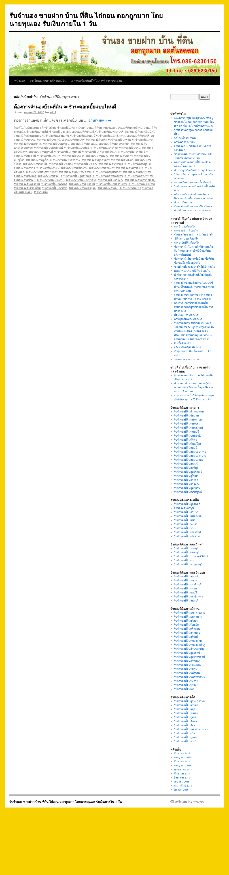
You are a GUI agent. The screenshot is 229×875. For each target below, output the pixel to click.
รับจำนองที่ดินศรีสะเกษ (74, 168)
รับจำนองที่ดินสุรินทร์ (136, 176)
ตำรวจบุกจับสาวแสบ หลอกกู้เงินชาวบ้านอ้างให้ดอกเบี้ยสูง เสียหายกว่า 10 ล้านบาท (193, 387)
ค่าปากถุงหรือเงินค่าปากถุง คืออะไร (194, 170)
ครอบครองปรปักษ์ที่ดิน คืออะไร (192, 270)
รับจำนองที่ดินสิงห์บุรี (50, 176)
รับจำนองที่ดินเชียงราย (141, 184)
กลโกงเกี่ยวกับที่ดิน (185, 138)
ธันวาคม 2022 (182, 753)
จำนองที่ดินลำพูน (184, 508)
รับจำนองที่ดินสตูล (184, 709)
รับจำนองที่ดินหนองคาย (50, 180)
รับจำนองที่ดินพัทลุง (97, 156)
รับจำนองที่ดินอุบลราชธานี (111, 184)
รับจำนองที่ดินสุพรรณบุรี (77, 176)
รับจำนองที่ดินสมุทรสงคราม (75, 172)
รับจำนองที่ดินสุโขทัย (186, 475)
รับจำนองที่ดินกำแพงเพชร (189, 411)
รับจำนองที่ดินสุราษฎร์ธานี (107, 176)
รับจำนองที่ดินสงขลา (128, 168)
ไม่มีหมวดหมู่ (32, 127)
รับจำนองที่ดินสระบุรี (134, 172)
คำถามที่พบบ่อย (183, 202)
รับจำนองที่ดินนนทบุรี (76, 147)
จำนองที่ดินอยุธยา (59, 131)
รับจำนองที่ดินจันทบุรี (82, 135)
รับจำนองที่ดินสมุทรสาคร (106, 172)
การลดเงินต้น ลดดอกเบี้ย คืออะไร (193, 182)
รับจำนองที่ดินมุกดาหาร (96, 160)
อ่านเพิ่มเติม (99, 120)
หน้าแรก (19, 81)
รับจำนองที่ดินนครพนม (84, 143)
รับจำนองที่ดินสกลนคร (101, 168)
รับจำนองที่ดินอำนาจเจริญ (140, 180)
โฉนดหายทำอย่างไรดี (186, 359)
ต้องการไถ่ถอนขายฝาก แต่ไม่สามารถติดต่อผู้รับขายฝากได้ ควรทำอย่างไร (193, 307)
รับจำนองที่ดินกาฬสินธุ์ (138, 131)
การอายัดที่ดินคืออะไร (186, 242)
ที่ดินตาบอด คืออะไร (186, 238)
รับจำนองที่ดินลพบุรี (135, 164)
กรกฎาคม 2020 (182, 757)
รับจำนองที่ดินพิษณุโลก (187, 443)
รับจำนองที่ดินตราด (119, 139)
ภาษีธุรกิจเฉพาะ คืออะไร (188, 319)
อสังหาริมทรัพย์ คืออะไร (187, 347)
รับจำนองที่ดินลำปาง (186, 512)
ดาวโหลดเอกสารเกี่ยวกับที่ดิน (48, 81)
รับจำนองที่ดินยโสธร (186, 620)
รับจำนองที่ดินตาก (142, 139)
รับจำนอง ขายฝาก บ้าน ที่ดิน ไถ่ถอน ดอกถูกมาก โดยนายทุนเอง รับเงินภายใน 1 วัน (86, 19)
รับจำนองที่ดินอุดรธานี (27, 184)
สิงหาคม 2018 (182, 777)
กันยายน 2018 (182, 773)
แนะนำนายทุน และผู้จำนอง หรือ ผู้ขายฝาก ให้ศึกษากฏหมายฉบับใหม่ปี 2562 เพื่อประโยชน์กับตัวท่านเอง (194, 122)
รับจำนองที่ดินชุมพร (73, 139)
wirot (53, 112)
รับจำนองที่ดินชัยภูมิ (48, 139)
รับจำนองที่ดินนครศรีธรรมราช (191, 729)
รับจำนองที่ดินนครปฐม (56, 143)
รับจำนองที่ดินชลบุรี (138, 135)
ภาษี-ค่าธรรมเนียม (184, 142)
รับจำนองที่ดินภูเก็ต (37, 160)
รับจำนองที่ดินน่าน (129, 147)
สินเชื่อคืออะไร (182, 343)
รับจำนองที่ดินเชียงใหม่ (27, 188)
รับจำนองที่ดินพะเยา (49, 156)
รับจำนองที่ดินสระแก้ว (186, 576)
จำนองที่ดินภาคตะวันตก (71, 127)
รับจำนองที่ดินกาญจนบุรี (109, 131)
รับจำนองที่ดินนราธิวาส (104, 147)
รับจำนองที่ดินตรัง (96, 139)
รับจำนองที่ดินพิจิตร (121, 156)
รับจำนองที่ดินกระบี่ (83, 131)
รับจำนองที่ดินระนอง (61, 164)
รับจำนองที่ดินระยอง (86, 164)
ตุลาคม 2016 (181, 789)
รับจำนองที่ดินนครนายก (28, 143)
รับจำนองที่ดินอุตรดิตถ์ (54, 184)
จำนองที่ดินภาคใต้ (37, 131)
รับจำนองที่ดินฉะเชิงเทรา (110, 135)
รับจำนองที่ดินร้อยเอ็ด (35, 164)
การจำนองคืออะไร (184, 226)
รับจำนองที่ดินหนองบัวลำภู (81, 180)
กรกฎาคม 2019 (182, 765)
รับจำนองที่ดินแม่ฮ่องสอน (188, 516)
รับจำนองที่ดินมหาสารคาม (65, 160)
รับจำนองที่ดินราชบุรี (111, 164)
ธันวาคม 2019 (182, 761)
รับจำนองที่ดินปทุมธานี (67, 152)
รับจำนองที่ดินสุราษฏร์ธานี (189, 701)
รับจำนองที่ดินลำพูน (47, 168)
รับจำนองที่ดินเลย (108, 188)
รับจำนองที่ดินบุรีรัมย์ (41, 152)
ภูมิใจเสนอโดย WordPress (189, 801)
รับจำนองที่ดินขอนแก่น (55, 135)
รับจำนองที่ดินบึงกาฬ (186, 681)
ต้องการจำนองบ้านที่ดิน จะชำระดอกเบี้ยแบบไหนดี (65, 106)
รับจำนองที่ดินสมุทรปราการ (41, 172)
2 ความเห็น (41, 192)
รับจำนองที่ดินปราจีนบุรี (131, 152)
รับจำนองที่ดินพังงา (73, 156)
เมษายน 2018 (181, 781)
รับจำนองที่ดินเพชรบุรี (54, 188)
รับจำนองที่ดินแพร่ (130, 188)
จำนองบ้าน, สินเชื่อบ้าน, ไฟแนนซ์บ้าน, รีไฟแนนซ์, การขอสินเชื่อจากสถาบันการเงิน (194, 286)
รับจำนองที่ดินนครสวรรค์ (48, 147)
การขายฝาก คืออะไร (186, 230)
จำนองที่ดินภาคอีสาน (130, 127)
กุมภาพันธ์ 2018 (183, 785)
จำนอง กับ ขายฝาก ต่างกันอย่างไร (194, 234)
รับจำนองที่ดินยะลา (122, 160)
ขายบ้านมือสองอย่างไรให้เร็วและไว (194, 266)
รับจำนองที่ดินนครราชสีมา (114, 143)
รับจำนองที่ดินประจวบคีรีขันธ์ (99, 152)
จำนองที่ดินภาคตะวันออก (101, 127)
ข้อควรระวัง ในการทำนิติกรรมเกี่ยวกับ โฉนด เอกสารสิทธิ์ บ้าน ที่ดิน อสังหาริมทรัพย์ (194, 250)
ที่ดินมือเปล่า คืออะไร (186, 315)
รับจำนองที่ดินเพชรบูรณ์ (82, 188)
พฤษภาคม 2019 (183, 769)
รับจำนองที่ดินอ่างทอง (110, 180)
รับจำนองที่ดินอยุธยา (186, 480)
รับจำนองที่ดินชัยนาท (186, 415)
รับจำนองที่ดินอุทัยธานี (82, 184)
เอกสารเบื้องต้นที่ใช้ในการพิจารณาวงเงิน (96, 81)
